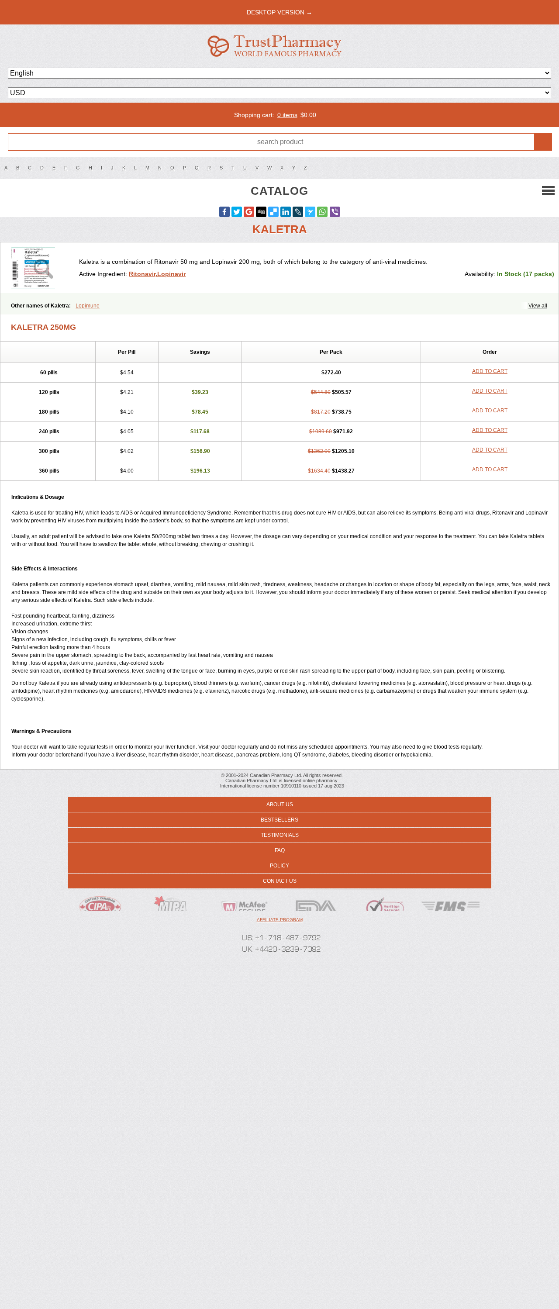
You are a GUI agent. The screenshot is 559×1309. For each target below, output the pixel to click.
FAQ (280, 850)
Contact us (280, 881)
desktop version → (279, 12)
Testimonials (280, 835)
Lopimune (88, 306)
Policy (279, 866)
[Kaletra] (43, 268)
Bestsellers (279, 820)
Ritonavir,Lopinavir (157, 273)
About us (279, 804)
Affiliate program (280, 919)
